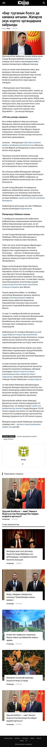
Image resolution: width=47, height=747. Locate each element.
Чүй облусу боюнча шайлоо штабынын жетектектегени (21, 143)
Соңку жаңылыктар (10, 524)
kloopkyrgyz (6, 519)
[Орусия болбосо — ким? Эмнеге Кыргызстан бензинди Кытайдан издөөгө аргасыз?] (23, 493)
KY (26, 740)
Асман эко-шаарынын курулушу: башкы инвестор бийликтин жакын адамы (22, 637)
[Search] (44, 3)
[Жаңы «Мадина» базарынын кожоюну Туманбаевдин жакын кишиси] (23, 584)
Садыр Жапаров (8, 439)
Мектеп (39, 738)
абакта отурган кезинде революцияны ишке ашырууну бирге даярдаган (18, 374)
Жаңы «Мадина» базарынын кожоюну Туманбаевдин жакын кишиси (20, 597)
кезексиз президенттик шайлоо (27, 436)
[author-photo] (23, 457)
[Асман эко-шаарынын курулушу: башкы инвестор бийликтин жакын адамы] (23, 625)
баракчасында (31, 59)
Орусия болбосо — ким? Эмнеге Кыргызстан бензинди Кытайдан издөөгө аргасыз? (20, 514)
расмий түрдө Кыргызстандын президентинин (21, 333)
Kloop (8, 28)
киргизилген (26, 208)
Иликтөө (17, 738)
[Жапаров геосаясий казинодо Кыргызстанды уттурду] (23, 665)
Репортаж (25, 738)
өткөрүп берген (34, 379)
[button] (3, 3)
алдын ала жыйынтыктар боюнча (21, 407)
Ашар (22, 740)
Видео (32, 738)
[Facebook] (23, 464)
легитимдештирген (18, 297)
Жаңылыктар (8, 738)
